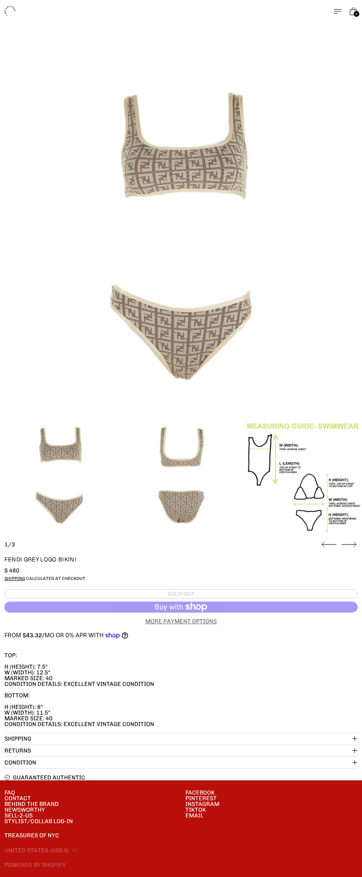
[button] (181, 236)
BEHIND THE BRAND (31, 804)
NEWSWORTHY (24, 809)
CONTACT (17, 798)
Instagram (202, 804)
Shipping (14, 578)
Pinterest (201, 798)
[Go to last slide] (329, 544)
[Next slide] (349, 544)
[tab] (59, 475)
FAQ (9, 792)
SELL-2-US (18, 815)
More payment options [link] (181, 621)
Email (194, 815)
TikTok (195, 810)
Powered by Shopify (35, 865)
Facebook (200, 792)
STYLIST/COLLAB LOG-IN (38, 821)
